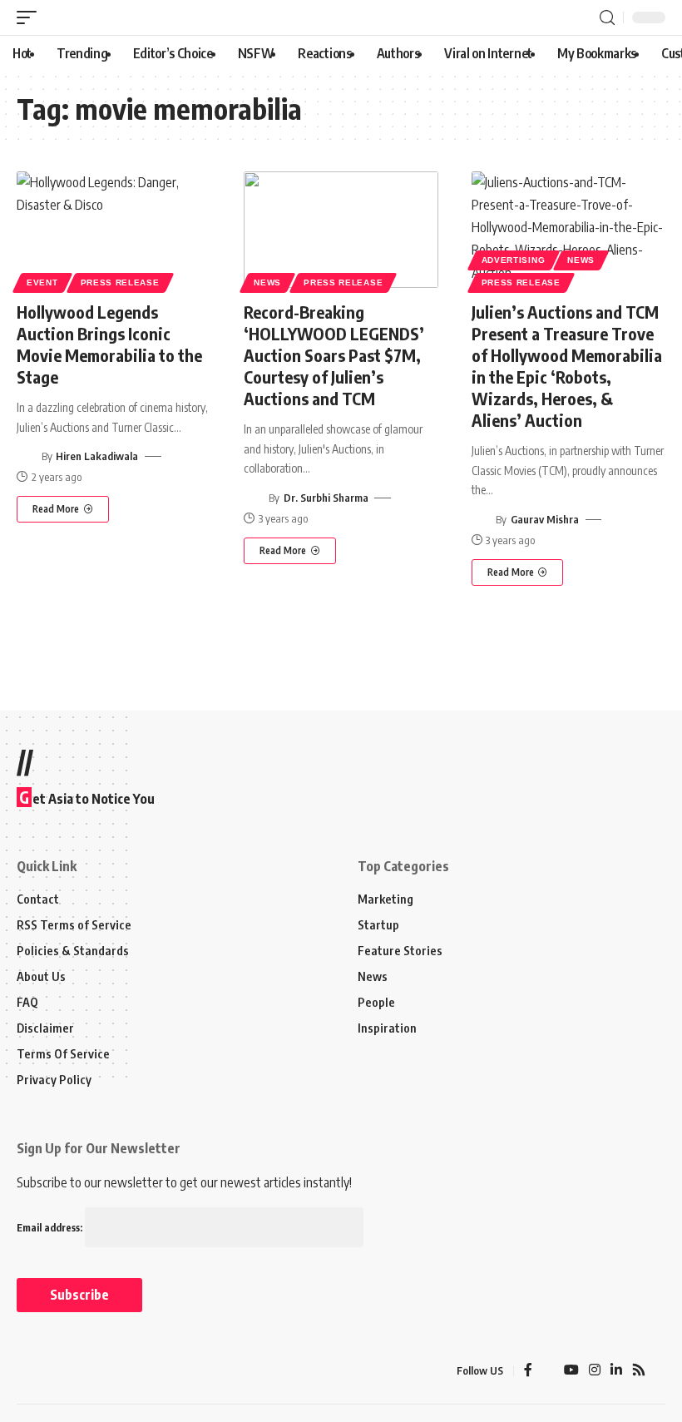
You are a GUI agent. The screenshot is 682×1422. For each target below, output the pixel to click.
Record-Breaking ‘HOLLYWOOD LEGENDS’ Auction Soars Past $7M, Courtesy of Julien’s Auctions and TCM (334, 355)
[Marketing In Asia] (53, 1370)
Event (42, 282)
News (267, 282)
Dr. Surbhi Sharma (326, 497)
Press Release (120, 282)
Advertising (514, 260)
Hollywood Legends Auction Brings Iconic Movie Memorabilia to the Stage (109, 344)
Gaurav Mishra (545, 519)
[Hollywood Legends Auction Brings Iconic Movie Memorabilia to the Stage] (113, 229)
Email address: (51, 1227)
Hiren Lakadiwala (97, 456)
